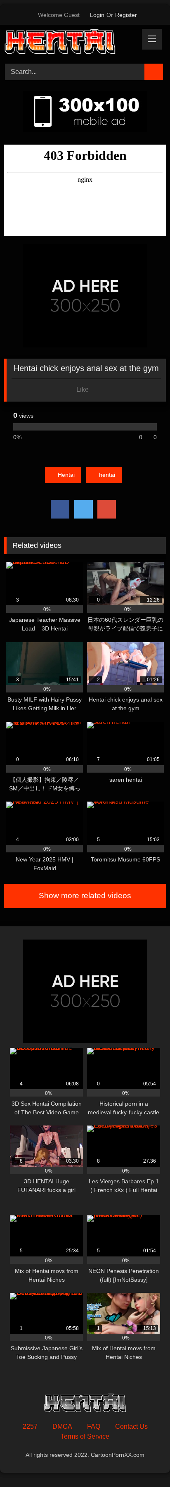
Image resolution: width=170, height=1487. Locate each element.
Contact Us (131, 1426)
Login (97, 15)
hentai (107, 474)
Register (126, 15)
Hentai (66, 474)
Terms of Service (85, 1436)
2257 (30, 1426)
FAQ (93, 1426)
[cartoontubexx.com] (69, 43)
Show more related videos (85, 895)
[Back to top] (145, 1462)
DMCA (62, 1426)
